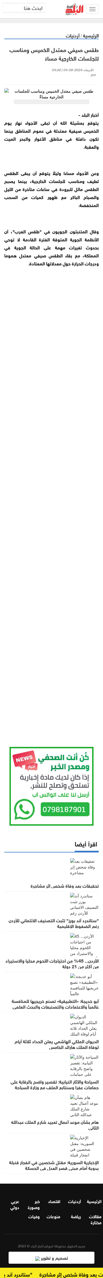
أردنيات (73, 35)
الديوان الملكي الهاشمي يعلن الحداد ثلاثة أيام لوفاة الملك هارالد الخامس (57, 1044)
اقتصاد (54, 1201)
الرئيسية (91, 35)
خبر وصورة (34, 1204)
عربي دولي (14, 1204)
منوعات (53, 1216)
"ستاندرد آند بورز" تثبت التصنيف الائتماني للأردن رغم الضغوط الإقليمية (54, 923)
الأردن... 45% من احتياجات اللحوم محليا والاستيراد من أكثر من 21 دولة (52, 963)
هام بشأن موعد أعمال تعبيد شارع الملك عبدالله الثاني (55, 1124)
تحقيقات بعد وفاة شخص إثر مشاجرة (65, 885)
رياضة (76, 1216)
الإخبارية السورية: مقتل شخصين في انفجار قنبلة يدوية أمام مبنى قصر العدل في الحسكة (54, 1164)
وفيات (34, 1216)
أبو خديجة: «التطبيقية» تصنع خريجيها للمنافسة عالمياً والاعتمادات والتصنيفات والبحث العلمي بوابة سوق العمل (55, 1006)
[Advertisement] (51, 500)
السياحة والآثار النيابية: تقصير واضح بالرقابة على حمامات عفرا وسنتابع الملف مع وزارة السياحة (55, 1084)
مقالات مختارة (95, 1219)
